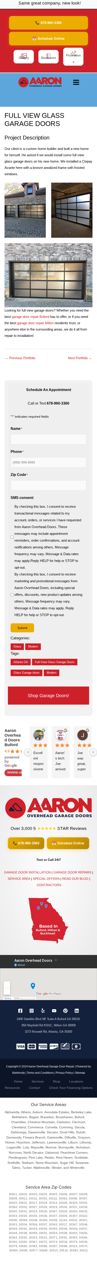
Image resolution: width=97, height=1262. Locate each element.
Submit (22, 628)
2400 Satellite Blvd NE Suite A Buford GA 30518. (49, 1019)
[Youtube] (54, 1010)
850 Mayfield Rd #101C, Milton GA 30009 (49, 1025)
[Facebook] (20, 1010)
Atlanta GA (21, 662)
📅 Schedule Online (68, 843)
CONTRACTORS (49, 885)
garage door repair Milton (35, 323)
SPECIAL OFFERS (46, 878)
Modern (33, 646)
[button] (48, 23)
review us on (17, 772)
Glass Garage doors (27, 672)
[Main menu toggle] (76, 82)
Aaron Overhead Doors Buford (13, 737)
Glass (17, 646)
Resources (12, 1088)
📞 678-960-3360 (26, 843)
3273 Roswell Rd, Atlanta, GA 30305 (48, 1031)
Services (38, 1081)
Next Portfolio (80, 358)
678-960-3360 (58, 403)
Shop (56, 1081)
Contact (34, 1088)
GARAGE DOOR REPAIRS (72, 872)
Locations (76, 1081)
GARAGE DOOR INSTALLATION (27, 872)
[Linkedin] (76, 1010)
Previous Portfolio (20, 358)
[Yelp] (43, 1010)
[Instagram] (31, 1010)
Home (18, 1081)
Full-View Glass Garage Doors (54, 662)
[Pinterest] (65, 1010)
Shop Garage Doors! (48, 695)
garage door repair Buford (30, 317)
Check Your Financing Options (70, 1088)
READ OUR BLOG (75, 878)
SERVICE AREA (19, 878)
